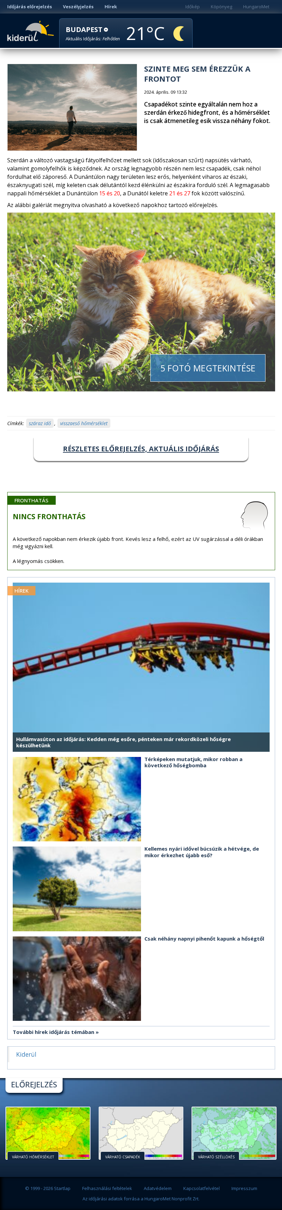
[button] (92, 34)
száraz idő (40, 423)
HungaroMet (256, 6)
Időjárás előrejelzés (29, 6)
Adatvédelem (158, 1188)
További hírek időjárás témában (53, 1031)
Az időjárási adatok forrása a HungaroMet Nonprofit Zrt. (141, 1199)
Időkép (192, 6)
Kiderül (31, 30)
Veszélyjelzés (78, 6)
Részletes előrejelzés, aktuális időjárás (141, 448)
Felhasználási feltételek (107, 1188)
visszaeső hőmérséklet (84, 423)
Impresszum (244, 1188)
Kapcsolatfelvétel (201, 1188)
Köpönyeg (221, 6)
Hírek (111, 6)
